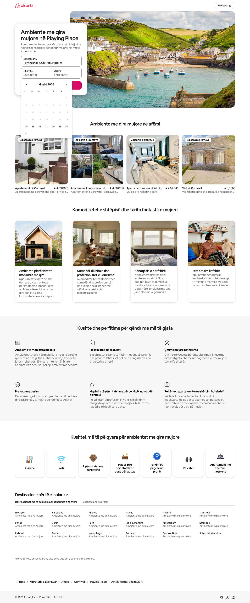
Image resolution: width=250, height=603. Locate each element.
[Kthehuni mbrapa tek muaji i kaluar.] (27, 85)
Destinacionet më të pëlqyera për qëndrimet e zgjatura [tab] (46, 501)
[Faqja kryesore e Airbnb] (24, 5)
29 (60, 126)
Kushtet (57, 597)
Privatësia (44, 597)
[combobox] (51, 63)
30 (66, 126)
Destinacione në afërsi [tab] (95, 501)
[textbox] (36, 75)
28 (53, 126)
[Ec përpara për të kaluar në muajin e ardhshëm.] (66, 85)
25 (33, 126)
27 (46, 126)
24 (26, 126)
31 (26, 133)
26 (39, 126)
